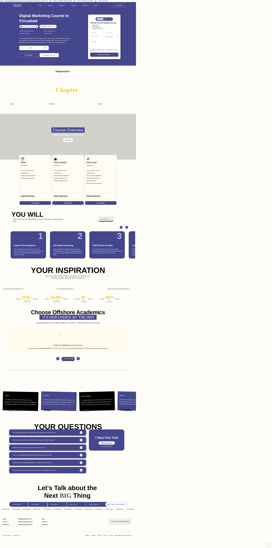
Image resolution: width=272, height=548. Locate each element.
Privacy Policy (16, 535)
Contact (96, 5)
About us (85, 5)
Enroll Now (106, 443)
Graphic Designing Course (25, 521)
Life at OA (74, 5)
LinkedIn (99, 535)
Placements (6, 524)
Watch (69, 140)
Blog (43, 519)
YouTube (111, 535)
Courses (50, 5)
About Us (44, 521)
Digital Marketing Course (25, 519)
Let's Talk (119, 5)
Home (40, 5)
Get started (35, 203)
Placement (62, 5)
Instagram (93, 535)
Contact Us (45, 524)
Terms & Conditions (7, 535)
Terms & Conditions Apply (106, 446)
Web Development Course (25, 524)
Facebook (105, 535)
